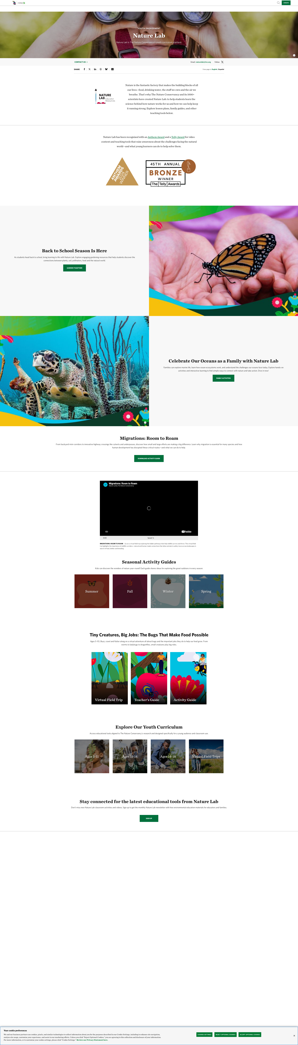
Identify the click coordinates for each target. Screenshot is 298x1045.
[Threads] (101, 69)
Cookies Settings (204, 1034)
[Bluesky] (106, 69)
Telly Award (178, 136)
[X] (89, 69)
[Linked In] (95, 69)
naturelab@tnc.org (203, 62)
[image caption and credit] (294, 311)
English (214, 69)
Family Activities (223, 378)
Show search (278, 3)
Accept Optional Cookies (250, 1034)
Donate (286, 2)
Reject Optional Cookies (225, 1034)
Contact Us (80, 62)
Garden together (74, 268)
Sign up (149, 818)
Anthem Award (156, 136)
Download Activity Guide (149, 458)
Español (221, 69)
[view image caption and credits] (294, 54)
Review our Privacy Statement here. (92, 1040)
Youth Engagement (149, 28)
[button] (109, 678)
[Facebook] (84, 69)
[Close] (294, 1035)
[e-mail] (112, 69)
